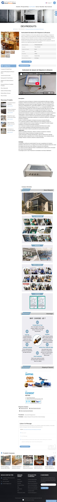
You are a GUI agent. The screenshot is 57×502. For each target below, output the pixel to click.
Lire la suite (10, 112)
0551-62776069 (6, 481)
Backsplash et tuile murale (7, 78)
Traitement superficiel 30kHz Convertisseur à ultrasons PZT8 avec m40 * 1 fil (28, 467)
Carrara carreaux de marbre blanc (33, 488)
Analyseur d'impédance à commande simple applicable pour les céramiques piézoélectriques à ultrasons (11, 110)
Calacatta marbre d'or (32, 481)
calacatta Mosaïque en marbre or (33, 492)
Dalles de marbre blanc (6, 90)
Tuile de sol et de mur (6, 75)
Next (55, 452)
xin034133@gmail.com (7, 483)
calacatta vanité (31, 490)
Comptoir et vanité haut (6, 69)
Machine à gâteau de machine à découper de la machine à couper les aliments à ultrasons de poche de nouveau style (38, 467)
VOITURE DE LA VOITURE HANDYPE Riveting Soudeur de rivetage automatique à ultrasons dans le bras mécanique (11, 130)
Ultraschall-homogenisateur (30, 414)
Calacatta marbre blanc (32, 479)
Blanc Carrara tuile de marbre (33, 483)
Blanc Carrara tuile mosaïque (33, 486)
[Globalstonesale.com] (9, 2)
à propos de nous (25, 6)
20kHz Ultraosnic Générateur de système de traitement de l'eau (17, 467)
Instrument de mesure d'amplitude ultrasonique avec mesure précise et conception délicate (11, 103)
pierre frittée (4, 95)
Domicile (18, 6)
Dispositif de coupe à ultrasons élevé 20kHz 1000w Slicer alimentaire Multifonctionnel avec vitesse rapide (11, 116)
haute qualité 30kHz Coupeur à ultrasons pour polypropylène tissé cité (49, 467)
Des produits (32, 6)
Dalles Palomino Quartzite (35, 408)
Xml (18, 490)
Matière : (30, 429)
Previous (53, 452)
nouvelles (42, 6)
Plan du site (19, 488)
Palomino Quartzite (24, 408)
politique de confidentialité (21, 492)
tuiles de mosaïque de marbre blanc (7, 72)
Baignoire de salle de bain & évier (7, 81)
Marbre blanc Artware (6, 93)
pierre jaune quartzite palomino (27, 410)
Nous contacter (48, 6)
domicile (19, 479)
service (37, 6)
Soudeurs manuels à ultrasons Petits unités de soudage (34, 416)
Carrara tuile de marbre (32, 485)
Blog (18, 486)
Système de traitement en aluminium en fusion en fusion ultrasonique (5, 467)
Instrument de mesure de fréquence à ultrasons (32, 429)
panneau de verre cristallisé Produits (7, 85)
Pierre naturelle (4, 88)
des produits (19, 481)
